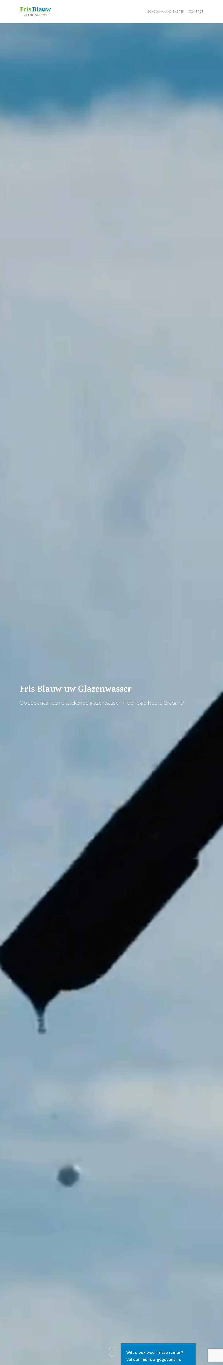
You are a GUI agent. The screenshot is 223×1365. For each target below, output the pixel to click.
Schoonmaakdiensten (165, 11)
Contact (196, 11)
